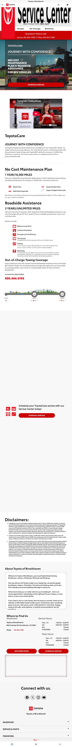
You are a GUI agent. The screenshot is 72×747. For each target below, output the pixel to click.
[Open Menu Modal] (2, 4)
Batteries (49, 28)
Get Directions (22, 651)
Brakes (20, 28)
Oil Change (35, 28)
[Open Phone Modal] (58, 4)
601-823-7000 (19, 630)
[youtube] (44, 697)
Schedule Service (37, 415)
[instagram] (38, 697)
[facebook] (27, 697)
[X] (32, 697)
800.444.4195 (14, 278)
